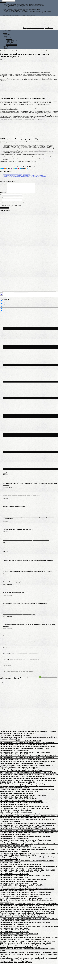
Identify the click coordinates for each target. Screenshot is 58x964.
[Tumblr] (22, 168)
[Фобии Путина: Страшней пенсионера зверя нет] (2, 261)
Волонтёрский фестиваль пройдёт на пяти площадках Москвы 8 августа (29, 381)
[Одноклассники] (5, 168)
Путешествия (6, 46)
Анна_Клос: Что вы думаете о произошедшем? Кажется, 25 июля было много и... (21, 647)
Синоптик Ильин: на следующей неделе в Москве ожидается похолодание (20, 6)
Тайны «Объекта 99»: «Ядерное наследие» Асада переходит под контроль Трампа (21, 9)
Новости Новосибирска (11, 45)
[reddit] (30, 168)
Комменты (5, 474)
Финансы (5, 33)
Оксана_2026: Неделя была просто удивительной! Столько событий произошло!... (21, 659)
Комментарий (3, 192)
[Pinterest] (18, 168)
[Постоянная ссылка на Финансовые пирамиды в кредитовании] (5, 503)
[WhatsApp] (13, 168)
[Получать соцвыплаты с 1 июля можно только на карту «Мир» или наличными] (2, 239)
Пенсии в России (7, 30)
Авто (4, 31)
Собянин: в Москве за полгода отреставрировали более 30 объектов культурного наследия (23, 5)
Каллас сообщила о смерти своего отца (12, 8)
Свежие (4, 473)
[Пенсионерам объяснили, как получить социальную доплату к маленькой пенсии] (2, 217)
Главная (2, 50)
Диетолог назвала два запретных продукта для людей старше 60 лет (21, 495)
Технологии (5, 48)
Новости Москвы (10, 37)
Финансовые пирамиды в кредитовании (14, 506)
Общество (5, 36)
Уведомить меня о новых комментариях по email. (13, 202)
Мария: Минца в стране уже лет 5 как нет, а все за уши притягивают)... (19, 671)
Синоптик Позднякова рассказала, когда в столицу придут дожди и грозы (29, 469)
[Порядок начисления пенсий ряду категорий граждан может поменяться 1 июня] (2, 289)
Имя (1, 194)
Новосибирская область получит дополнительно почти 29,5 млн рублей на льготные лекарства (24, 176)
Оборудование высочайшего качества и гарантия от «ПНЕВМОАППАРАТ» (20, 15)
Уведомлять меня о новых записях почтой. (11, 205)
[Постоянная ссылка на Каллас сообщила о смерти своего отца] (5, 590)
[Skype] (20, 168)
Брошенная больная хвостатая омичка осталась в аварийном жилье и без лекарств (26, 540)
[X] (9, 168)
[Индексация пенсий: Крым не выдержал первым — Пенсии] (2, 234)
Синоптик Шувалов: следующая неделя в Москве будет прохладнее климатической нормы (23, 4)
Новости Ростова (10, 43)
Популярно (5, 472)
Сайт (1, 200)
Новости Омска (9, 42)
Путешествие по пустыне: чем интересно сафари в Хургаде (16, 10)
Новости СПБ (9, 39)
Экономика (5, 35)
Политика (5, 47)
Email (1, 197)
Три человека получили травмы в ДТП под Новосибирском (16, 174)
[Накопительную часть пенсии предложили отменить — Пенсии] (2, 256)
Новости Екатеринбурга (11, 40)
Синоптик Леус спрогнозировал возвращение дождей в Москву (25, 452)
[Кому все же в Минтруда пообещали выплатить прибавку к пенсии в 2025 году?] (2, 228)
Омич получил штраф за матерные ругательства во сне (18, 529)
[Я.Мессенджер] (1, 168)
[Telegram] (7, 168)
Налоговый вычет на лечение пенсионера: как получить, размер (20, 549)
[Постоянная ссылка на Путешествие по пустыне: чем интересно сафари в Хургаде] (5, 611)
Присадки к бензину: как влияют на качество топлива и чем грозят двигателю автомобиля (23, 12)
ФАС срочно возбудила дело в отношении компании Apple (16, 14)
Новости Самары (10, 41)
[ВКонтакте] (3, 168)
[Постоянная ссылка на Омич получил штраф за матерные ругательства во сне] (5, 526)
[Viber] (11, 168)
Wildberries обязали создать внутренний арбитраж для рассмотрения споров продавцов (23, 175)
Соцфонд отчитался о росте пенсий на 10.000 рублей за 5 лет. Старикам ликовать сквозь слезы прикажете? (27, 11)
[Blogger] (26, 168)
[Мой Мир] (16, 168)
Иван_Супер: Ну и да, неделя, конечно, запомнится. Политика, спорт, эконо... (21, 653)
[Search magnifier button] (1, 294)
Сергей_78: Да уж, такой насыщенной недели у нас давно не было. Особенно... (21, 641)
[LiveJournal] (24, 168)
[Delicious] (28, 168)
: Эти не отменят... (7, 665)
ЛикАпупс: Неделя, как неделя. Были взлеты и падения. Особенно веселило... (21, 635)
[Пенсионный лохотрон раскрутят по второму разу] (2, 278)
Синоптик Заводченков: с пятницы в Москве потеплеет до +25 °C (26, 398)
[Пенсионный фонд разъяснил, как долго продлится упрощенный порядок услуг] (2, 245)
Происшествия (6, 34)
